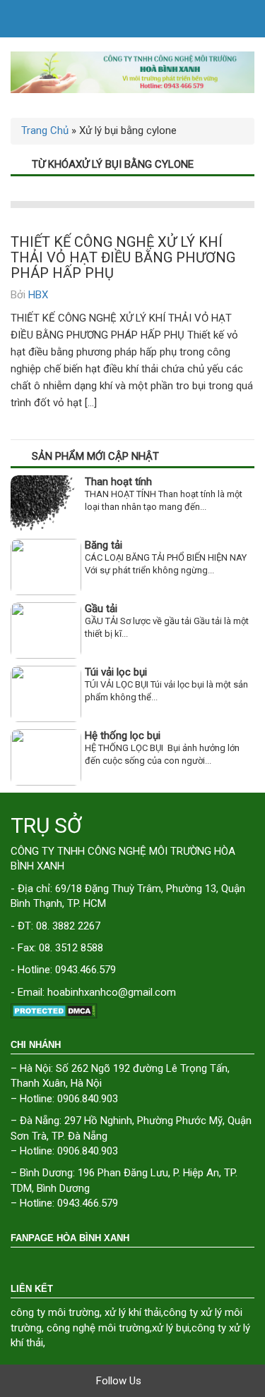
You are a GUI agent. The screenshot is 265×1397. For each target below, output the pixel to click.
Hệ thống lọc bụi (122, 735)
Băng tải (103, 545)
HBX (38, 294)
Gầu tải (101, 608)
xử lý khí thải (133, 1312)
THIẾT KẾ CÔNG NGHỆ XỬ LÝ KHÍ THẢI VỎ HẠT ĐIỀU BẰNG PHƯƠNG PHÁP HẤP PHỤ (123, 257)
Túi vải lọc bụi (116, 672)
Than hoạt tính (118, 481)
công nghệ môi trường (98, 1328)
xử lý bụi (170, 1328)
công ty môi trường (55, 1312)
